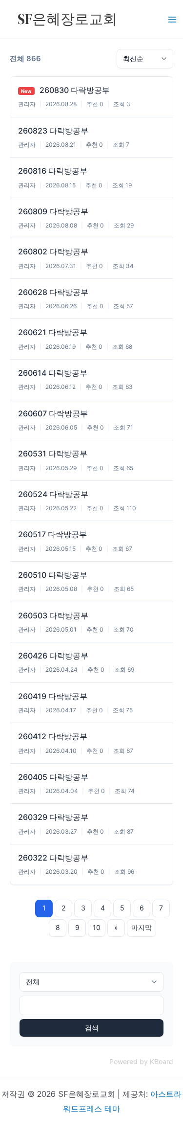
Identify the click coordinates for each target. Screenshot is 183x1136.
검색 (92, 1027)
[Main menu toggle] (172, 19)
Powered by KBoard (141, 1061)
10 (97, 927)
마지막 (141, 927)
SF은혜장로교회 (67, 19)
